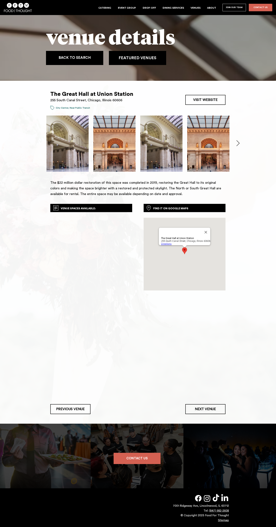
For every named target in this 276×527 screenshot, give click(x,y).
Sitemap (223, 520)
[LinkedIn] (224, 498)
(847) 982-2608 (219, 510)
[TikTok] (216, 498)
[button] (196, 8)
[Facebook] (198, 498)
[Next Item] (238, 143)
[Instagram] (207, 498)
